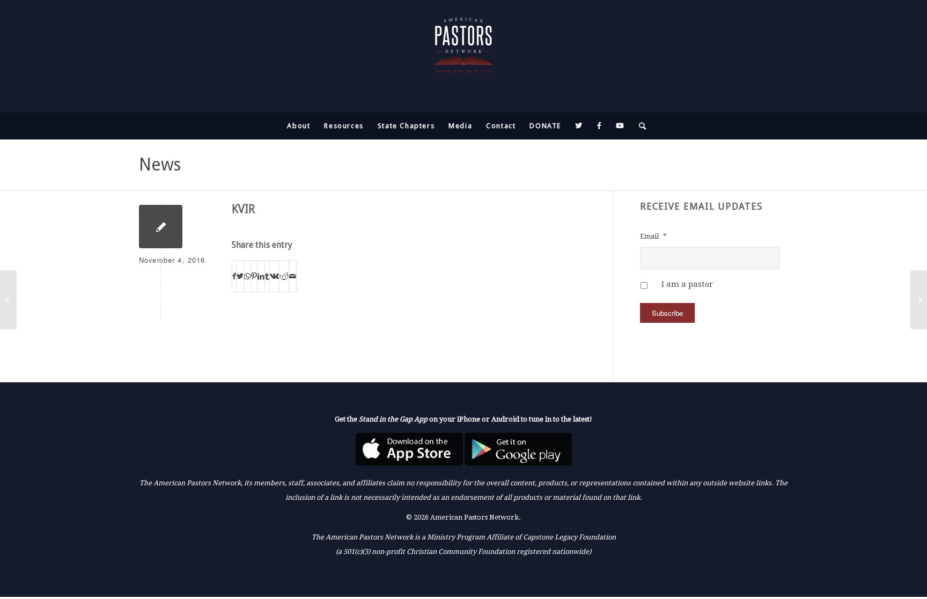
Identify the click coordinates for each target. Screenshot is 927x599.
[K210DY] (8, 299)
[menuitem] (298, 126)
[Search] (639, 126)
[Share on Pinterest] (254, 276)
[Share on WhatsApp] (247, 276)
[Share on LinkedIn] (261, 276)
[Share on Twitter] (240, 276)
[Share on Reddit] (284, 276)
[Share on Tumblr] (267, 276)
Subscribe (667, 313)
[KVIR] (160, 226)
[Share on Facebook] (234, 276)
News (160, 164)
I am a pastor (687, 284)
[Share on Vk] (274, 276)
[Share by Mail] (292, 276)
